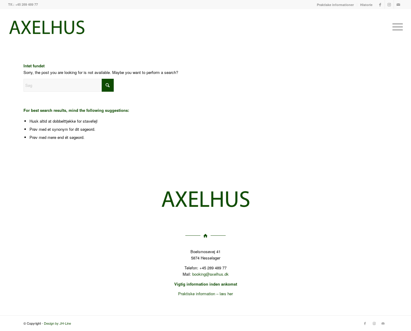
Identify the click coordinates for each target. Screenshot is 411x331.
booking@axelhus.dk (210, 274)
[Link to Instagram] (389, 4)
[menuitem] (335, 4)
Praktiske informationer (335, 4)
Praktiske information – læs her (205, 293)
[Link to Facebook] (380, 4)
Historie (366, 4)
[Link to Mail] (398, 4)
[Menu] (395, 26)
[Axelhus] (46, 26)
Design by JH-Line (57, 323)
